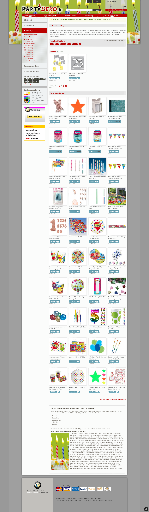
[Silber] (25, 102)
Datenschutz (73, 500)
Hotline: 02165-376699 (112, 15)
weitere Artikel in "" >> (113, 399)
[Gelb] (29, 93)
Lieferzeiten (80, 498)
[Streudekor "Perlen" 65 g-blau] (78, 136)
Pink (33, 95)
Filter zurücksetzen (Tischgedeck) (115, 41)
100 (66, 86)
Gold (42, 100)
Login (89, 2)
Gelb (40, 92)
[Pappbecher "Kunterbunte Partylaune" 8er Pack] (58, 376)
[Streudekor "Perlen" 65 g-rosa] (58, 136)
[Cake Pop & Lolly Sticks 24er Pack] (97, 286)
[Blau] (25, 98)
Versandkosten (60, 498)
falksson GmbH (87, 500)
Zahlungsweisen (71, 498)
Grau (40, 97)
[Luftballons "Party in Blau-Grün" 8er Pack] (97, 346)
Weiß (33, 92)
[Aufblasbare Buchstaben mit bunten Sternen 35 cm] (117, 376)
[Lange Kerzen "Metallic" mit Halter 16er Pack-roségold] (58, 106)
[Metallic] (29, 100)
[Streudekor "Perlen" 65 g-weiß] (97, 136)
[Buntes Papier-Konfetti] (78, 226)
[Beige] (27, 93)
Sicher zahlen (89, 15)
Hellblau (40, 95)
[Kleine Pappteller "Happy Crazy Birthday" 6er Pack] (97, 256)
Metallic (34, 100)
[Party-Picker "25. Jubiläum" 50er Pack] (58, 63)
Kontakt (101, 500)
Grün (36, 97)
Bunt (33, 102)
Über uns (95, 500)
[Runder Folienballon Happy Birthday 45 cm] (78, 286)
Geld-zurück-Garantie (32, 492)
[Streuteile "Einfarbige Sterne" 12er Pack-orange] (78, 106)
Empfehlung (53, 51)
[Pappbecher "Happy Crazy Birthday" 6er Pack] (58, 286)
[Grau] (29, 98)
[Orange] (25, 94)
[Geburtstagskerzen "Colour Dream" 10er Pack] (78, 166)
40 (61, 86)
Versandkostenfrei (29, 15)
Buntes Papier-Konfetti (75, 237)
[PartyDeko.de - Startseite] (42, 8)
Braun (33, 99)
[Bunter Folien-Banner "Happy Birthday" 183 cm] (117, 226)
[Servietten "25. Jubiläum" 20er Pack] (78, 63)
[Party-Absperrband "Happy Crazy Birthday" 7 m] (117, 196)
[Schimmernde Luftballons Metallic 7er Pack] (58, 316)
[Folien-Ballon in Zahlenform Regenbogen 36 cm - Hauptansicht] (97, 316)
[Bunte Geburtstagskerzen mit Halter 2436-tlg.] (97, 166)
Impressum (108, 500)
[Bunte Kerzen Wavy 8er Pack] (78, 316)
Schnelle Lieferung (49, 15)
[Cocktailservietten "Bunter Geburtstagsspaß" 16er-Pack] (58, 346)
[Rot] (27, 94)
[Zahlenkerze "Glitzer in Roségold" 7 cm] (58, 226)
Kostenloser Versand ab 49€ (116, 10)
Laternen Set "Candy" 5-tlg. (77, 357)
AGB (80, 500)
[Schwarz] (27, 100)
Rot (38, 94)
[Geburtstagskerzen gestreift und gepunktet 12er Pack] (117, 256)
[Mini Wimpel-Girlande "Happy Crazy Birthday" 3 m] (117, 136)
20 (59, 86)
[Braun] (25, 100)
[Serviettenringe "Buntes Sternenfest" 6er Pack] (78, 256)
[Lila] (27, 96)
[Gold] (27, 102)
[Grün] (27, 98)
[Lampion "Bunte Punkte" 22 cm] (78, 376)
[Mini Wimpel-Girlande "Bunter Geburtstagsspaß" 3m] (117, 166)
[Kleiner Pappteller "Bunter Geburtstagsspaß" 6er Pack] (97, 226)
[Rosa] (29, 94)
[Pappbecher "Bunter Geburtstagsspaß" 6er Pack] (58, 256)
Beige (37, 92)
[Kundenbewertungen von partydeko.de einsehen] (34, 108)
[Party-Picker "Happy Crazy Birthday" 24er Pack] (58, 166)
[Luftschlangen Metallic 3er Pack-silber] (97, 106)
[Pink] (25, 96)
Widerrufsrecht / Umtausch (93, 498)
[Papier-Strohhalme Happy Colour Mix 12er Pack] (117, 346)
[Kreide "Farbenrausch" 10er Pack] (97, 196)
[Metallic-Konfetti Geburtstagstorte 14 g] (117, 286)
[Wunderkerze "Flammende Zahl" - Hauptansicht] (78, 196)
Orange (34, 94)
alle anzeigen (28, 84)
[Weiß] (25, 93)
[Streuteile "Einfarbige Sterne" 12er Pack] (97, 376)
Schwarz (38, 99)
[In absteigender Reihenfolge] (58, 51)
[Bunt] (29, 102)
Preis (61, 51)
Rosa (41, 94)
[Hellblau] (29, 96)
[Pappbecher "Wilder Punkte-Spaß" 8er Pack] (117, 316)
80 (63, 86)
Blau (33, 97)
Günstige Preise (70, 15)
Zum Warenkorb (111, 1)
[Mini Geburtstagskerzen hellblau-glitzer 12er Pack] (58, 196)
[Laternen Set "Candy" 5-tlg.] (78, 346)
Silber (38, 100)
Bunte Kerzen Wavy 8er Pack (77, 327)
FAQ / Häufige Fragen (62, 500)
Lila (36, 95)
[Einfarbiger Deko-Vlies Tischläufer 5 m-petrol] (117, 106)
